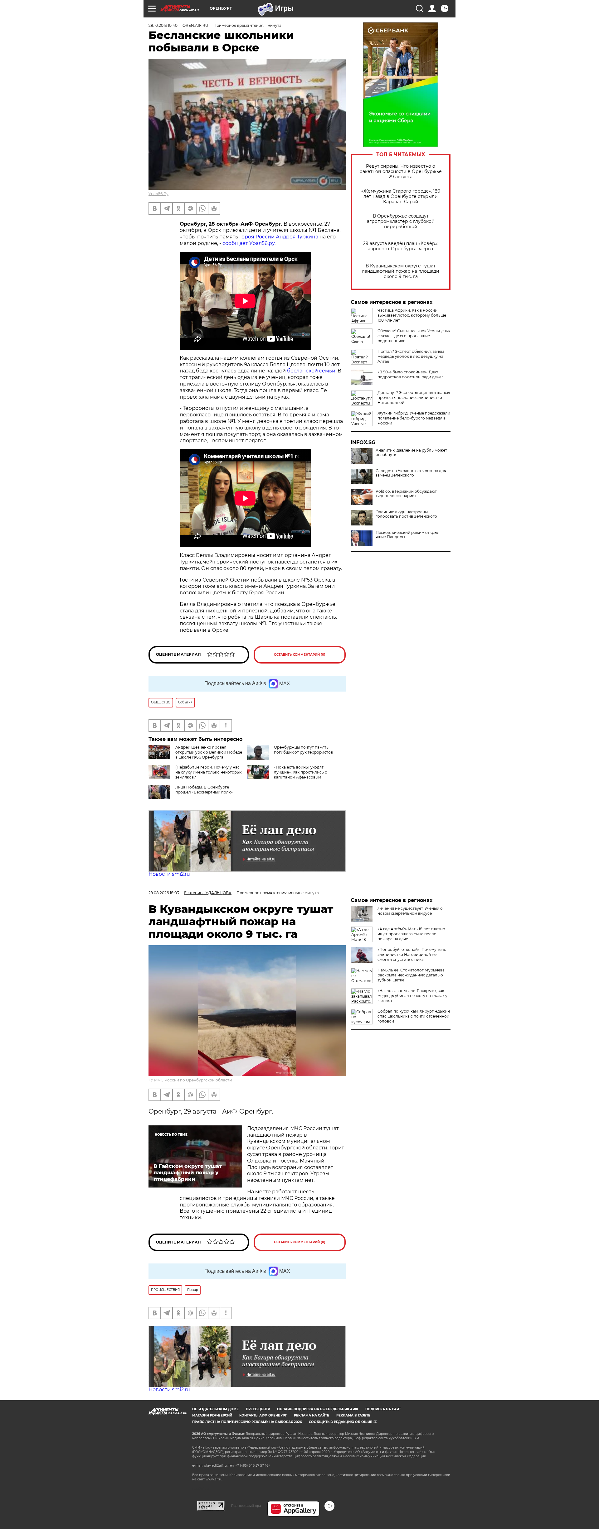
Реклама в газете (353, 1415)
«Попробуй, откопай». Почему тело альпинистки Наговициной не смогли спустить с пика (411, 954)
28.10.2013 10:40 (163, 25)
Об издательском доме (215, 1409)
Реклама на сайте (311, 1415)
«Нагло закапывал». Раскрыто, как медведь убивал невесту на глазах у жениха (412, 995)
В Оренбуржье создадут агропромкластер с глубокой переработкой (401, 221)
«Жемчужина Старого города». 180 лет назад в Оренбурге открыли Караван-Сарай (400, 196)
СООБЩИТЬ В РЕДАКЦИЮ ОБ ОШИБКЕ (343, 1422)
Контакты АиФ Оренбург (263, 1415)
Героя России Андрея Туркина (278, 237)
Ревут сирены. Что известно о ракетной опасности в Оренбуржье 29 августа (400, 172)
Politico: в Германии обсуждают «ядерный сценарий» (406, 493)
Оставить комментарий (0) (299, 655)
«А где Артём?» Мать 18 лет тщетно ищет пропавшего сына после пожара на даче (411, 934)
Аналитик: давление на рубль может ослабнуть (411, 452)
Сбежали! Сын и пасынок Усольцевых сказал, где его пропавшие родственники (413, 335)
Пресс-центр (258, 1409)
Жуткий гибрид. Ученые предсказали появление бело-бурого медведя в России (413, 418)
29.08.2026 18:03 (164, 892)
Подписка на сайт (383, 1409)
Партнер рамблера (246, 1505)
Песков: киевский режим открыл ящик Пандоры (408, 534)
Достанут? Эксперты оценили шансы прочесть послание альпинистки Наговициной (413, 397)
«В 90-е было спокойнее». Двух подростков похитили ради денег (410, 374)
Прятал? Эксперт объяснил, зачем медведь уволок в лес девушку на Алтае (410, 356)
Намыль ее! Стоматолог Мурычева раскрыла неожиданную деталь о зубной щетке (411, 975)
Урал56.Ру (158, 193)
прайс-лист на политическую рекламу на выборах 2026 (247, 1422)
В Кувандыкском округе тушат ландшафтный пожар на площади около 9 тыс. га (400, 271)
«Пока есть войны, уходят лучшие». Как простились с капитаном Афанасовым (300, 772)
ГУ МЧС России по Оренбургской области (190, 1080)
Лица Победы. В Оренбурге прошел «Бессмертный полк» (204, 789)
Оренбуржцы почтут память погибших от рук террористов (303, 750)
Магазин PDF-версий (212, 1415)
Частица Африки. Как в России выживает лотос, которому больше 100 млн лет (411, 315)
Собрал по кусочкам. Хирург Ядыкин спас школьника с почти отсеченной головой (413, 1016)
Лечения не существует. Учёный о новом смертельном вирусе (410, 911)
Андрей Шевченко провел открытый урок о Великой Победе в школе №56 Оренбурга (208, 752)
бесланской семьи (311, 371)
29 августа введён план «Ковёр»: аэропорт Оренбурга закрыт (400, 246)
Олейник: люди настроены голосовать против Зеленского (406, 514)
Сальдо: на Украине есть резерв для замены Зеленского (411, 473)
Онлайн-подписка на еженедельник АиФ (317, 1409)
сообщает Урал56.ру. (248, 243)
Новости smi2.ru (169, 874)
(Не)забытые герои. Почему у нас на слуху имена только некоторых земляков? (208, 772)
